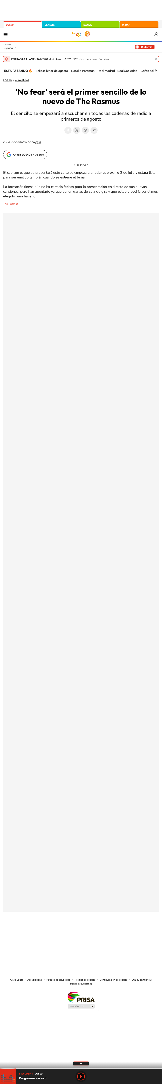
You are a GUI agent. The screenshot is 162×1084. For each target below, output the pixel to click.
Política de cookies (85, 979)
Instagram (57, 931)
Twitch (97, 931)
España (8, 48)
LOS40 (10, 24)
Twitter (76, 130)
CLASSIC (50, 24)
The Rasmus (10, 204)
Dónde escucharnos (81, 983)
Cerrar (155, 59)
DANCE (87, 24)
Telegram (94, 130)
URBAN (126, 24)
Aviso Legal (16, 979)
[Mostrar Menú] (5, 34)
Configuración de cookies (113, 979)
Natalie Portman (83, 71)
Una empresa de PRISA (81, 996)
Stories (105, 931)
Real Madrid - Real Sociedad (117, 71)
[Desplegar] (81, 1063)
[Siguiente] (156, 71)
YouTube (73, 931)
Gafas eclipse (149, 71)
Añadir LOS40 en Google (28, 154)
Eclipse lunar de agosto (52, 71)
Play (81, 1076)
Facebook (68, 130)
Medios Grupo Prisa (81, 1006)
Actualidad (22, 80)
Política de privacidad (58, 979)
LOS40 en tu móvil (142, 979)
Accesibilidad (34, 979)
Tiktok (65, 931)
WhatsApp (85, 130)
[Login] (156, 34)
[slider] (81, 1068)
